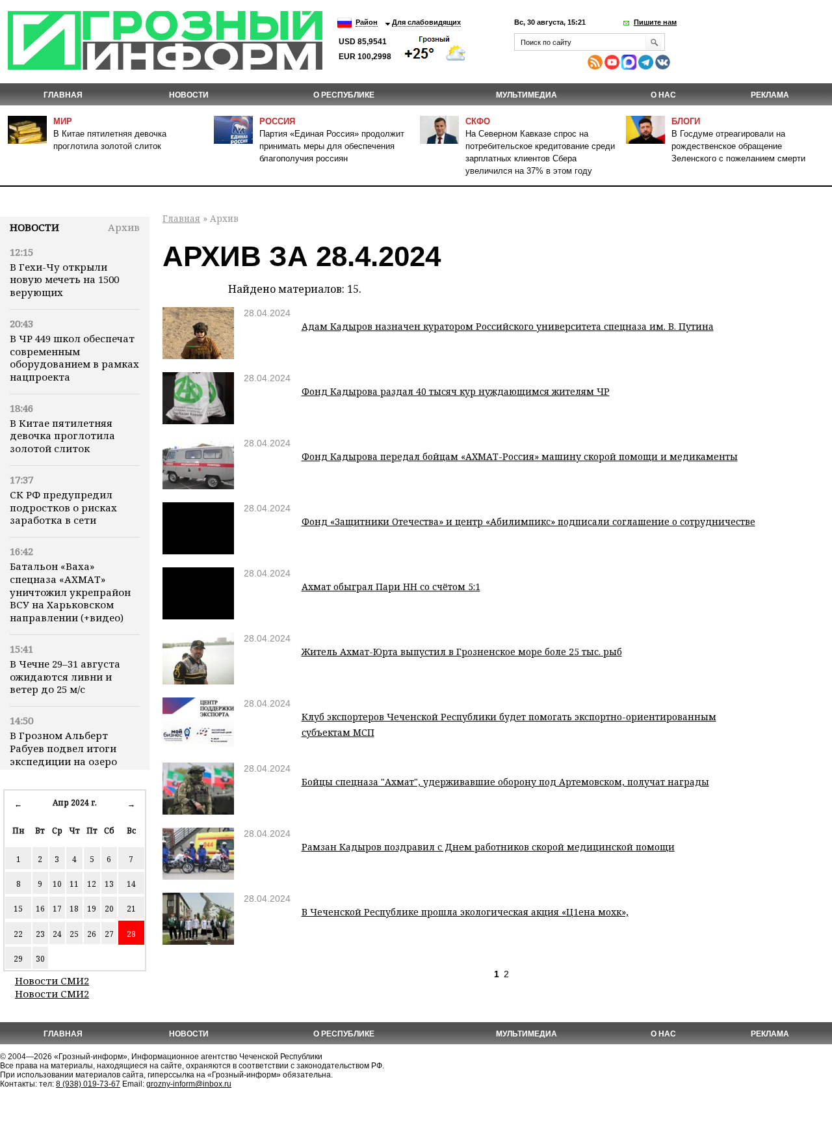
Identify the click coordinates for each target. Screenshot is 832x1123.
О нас (663, 95)
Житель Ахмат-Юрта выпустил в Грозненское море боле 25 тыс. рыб (462, 651)
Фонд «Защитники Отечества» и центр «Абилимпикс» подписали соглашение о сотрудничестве (528, 521)
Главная (63, 95)
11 (74, 883)
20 (109, 908)
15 (18, 908)
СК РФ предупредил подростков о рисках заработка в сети (63, 507)
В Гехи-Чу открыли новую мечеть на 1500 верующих (64, 279)
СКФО (477, 121)
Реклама (770, 95)
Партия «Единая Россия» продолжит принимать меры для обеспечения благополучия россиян (331, 146)
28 (131, 934)
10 (57, 883)
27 (109, 934)
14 (131, 883)
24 (57, 934)
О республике (343, 95)
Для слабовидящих (426, 22)
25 (74, 934)
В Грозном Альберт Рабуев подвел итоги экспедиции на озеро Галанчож (63, 754)
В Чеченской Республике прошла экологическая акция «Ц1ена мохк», (465, 912)
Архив (124, 227)
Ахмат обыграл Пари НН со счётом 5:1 (391, 586)
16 (40, 908)
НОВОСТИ (189, 95)
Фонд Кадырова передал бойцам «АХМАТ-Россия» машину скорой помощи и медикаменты (520, 456)
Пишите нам (655, 22)
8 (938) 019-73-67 (88, 1084)
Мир (62, 121)
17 (57, 908)
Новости (34, 227)
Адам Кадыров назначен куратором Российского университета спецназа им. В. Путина (508, 326)
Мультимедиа (526, 95)
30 (40, 958)
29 (18, 958)
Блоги (685, 121)
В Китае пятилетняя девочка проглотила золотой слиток (62, 435)
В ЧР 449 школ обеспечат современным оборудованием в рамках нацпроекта (74, 357)
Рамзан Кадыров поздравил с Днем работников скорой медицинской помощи (488, 847)
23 (40, 934)
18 (74, 908)
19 (91, 908)
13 (109, 883)
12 (91, 883)
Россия (277, 121)
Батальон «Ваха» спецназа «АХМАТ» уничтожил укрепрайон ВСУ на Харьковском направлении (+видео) (70, 592)
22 (18, 934)
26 (91, 934)
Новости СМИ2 (52, 980)
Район (367, 22)
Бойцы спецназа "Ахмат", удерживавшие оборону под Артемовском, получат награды (505, 782)
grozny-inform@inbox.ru (188, 1084)
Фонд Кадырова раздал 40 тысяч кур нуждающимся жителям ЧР (456, 391)
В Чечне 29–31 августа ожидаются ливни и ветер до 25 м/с (65, 676)
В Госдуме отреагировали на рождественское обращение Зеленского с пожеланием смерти (738, 146)
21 (131, 908)
